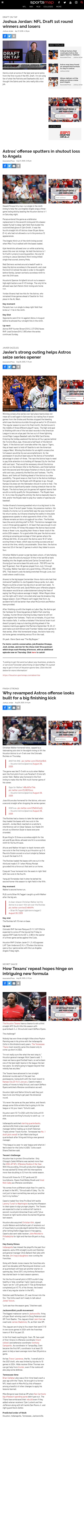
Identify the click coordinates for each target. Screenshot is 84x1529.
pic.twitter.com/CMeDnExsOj (30, 808)
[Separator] (14, 36)
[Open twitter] (64, 2)
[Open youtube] (70, 2)
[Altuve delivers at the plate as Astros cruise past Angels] (53, 82)
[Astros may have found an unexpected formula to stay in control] (53, 68)
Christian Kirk (28, 1222)
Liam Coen (38, 1319)
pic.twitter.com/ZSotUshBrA (34, 761)
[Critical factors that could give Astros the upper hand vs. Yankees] (53, 54)
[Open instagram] (76, 2)
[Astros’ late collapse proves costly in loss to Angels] (24, 189)
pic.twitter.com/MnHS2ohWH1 (22, 1516)
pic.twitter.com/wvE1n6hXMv (21, 907)
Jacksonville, (34, 1313)
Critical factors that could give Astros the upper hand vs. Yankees (69, 53)
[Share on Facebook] (5, 36)
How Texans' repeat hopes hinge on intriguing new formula (38, 971)
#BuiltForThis (29, 787)
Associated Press (65, 57)
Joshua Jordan (8, 31)
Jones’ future (8, 1300)
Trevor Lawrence (16, 1358)
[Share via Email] (14, 166)
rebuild (30, 1399)
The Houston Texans (11, 1023)
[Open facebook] (59, 2)
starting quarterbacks (30, 1123)
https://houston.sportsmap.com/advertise (21, 675)
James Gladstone (19, 1322)
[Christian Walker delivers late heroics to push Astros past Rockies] (24, 730)
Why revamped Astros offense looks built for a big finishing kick (38, 695)
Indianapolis (8, 1247)
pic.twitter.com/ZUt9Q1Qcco (21, 790)
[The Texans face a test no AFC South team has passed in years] (24, 1006)
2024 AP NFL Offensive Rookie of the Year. (24, 1164)
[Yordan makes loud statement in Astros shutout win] (24, 1481)
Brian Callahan (9, 1378)
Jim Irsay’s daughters (19, 1255)
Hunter (21, 1367)
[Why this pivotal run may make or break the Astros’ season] (30, 393)
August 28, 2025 (16, 913)
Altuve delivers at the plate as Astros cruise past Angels (69, 80)
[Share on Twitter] (9, 36)
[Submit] (82, 2)
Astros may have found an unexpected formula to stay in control (70, 66)
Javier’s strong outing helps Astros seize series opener (37, 355)
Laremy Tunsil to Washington (15, 1203)
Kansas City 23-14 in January (15, 1082)
